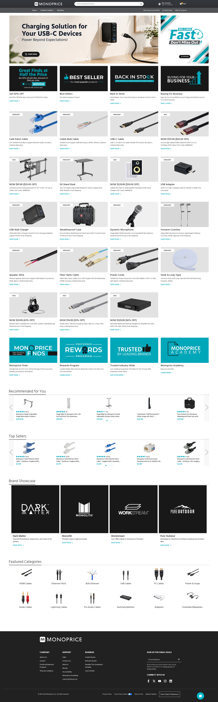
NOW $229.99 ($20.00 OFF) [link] (124, 184)
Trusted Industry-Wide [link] (122, 366)
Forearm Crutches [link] (170, 230)
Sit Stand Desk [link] (67, 184)
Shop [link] (34, 10)
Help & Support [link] (181, 10)
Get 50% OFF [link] (16, 94)
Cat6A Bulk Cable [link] (69, 139)
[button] (165, 3)
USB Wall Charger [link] (19, 230)
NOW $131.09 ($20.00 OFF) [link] (175, 139)
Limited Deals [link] (167, 10)
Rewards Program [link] (69, 366)
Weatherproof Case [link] (70, 230)
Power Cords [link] (117, 275)
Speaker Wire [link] (16, 275)
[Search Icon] (141, 4)
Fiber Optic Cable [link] (69, 275)
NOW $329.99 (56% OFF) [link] (123, 320)
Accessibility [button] (67, 672)
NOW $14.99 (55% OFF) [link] (72, 320)
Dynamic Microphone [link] (122, 230)
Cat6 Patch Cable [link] (18, 139)
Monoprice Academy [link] (172, 366)
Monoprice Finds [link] (18, 366)
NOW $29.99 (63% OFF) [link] (22, 320)
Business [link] (60, 10)
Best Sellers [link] (66, 94)
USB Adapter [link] (168, 184)
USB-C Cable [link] (117, 139)
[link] (48, 4)
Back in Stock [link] (117, 94)
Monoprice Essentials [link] (151, 10)
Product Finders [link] (47, 10)
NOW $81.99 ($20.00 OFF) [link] (23, 184)
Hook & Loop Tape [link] (171, 275)
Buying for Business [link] (171, 94)
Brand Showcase (22, 481)
